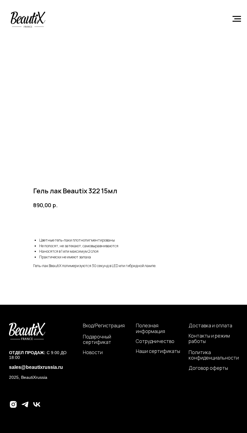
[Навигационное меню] (237, 19)
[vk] (37, 407)
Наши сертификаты (158, 351)
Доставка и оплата (210, 325)
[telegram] (25, 407)
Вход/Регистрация (104, 325)
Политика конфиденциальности (214, 355)
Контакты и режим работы (209, 338)
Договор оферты (208, 368)
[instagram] (13, 407)
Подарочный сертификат (97, 339)
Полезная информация (150, 328)
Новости (93, 352)
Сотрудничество (155, 341)
